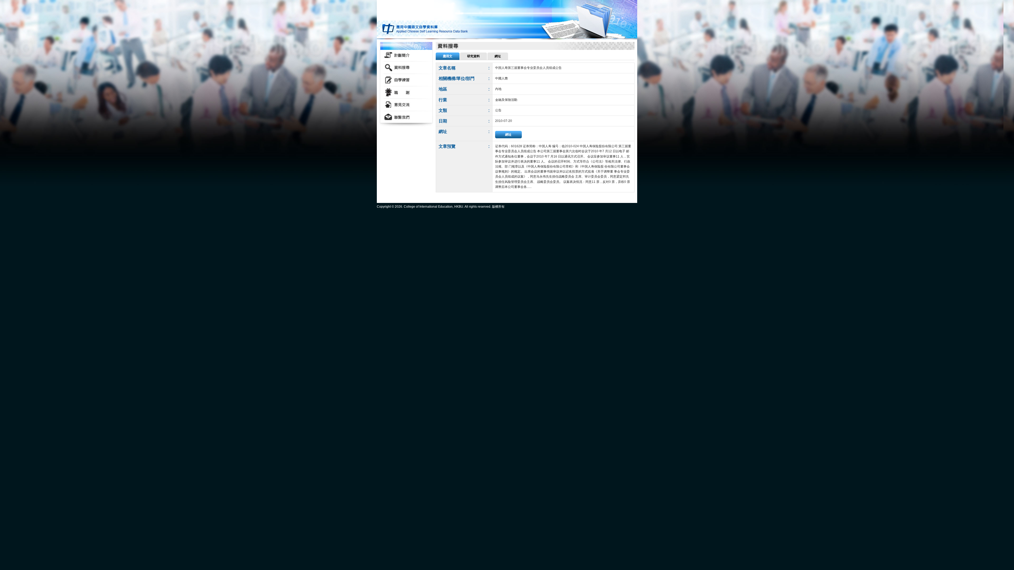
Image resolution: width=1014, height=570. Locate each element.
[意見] (406, 104)
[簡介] (406, 55)
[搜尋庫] (406, 67)
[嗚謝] (406, 92)
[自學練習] (406, 80)
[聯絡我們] (406, 117)
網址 (508, 134)
